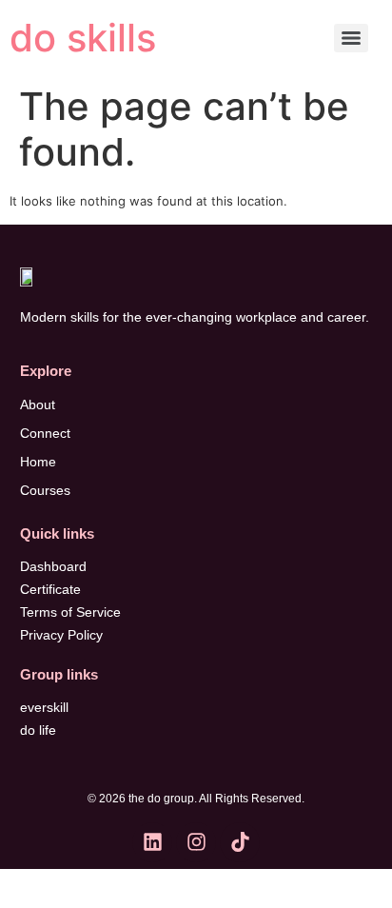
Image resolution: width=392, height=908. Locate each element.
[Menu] (351, 38)
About (37, 404)
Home (38, 461)
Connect (45, 433)
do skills (83, 37)
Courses (45, 490)
